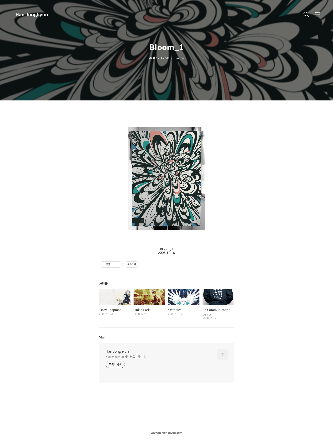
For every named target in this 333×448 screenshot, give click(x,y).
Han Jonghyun (31, 14)
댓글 (103, 337)
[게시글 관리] (118, 264)
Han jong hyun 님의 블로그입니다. (126, 356)
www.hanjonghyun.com (166, 432)
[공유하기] (113, 264)
